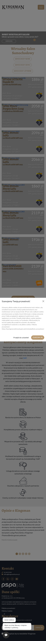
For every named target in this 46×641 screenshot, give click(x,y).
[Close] (43, 301)
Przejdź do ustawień (21, 337)
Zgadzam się (38, 337)
